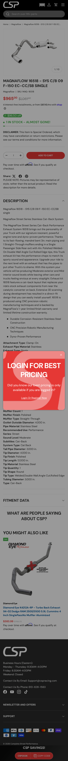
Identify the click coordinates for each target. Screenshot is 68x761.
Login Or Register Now (34, 398)
